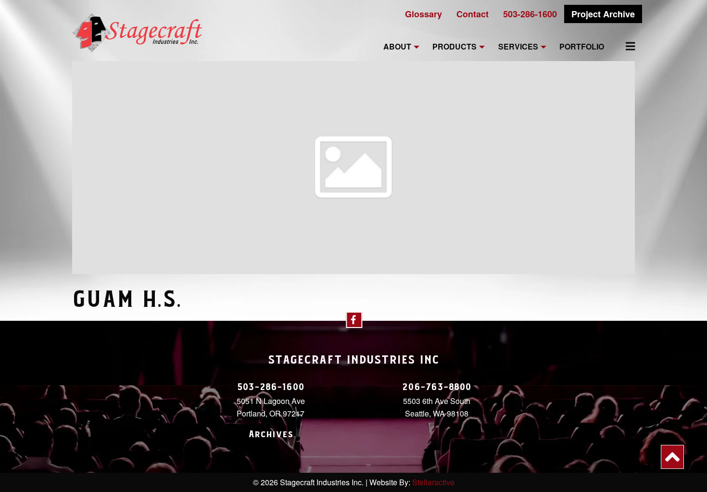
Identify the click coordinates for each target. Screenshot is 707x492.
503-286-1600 (530, 14)
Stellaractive (433, 482)
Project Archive (603, 14)
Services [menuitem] (518, 47)
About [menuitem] (397, 47)
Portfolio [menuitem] (581, 47)
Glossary (423, 14)
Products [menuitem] (454, 47)
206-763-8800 (436, 387)
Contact (472, 14)
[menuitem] (625, 46)
